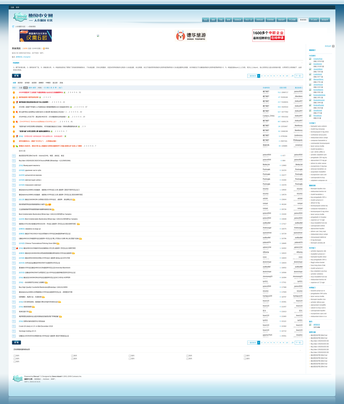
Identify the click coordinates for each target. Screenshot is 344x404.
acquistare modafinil (318, 172)
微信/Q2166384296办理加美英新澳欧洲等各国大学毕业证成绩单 (48, 253)
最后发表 (298, 88)
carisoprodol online (318, 226)
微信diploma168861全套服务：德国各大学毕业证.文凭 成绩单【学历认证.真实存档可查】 (51, 195)
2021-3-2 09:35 (298, 322)
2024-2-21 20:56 (297, 108)
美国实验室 (28, 307)
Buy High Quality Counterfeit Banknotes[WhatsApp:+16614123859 (43, 287)
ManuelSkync (318, 79)
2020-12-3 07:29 (297, 337)
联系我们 (38, 379)
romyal (265, 203)
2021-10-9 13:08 (297, 268)
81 (72, 122)
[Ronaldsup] (310, 116)
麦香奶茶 (19, 57)
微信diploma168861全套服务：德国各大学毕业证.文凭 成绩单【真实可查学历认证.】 (49, 190)
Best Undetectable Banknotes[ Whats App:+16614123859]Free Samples (45, 214)
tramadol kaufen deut (318, 257)
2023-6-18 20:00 (297, 117)
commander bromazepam (320, 143)
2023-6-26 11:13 (298, 190)
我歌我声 (281, 20)
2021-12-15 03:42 (297, 263)
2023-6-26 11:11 (298, 195)
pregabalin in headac (318, 217)
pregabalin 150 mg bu (319, 157)
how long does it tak (318, 265)
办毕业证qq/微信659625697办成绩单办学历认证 (42, 263)
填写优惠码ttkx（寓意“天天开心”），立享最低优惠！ (38, 141)
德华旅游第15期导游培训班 (29, 97)
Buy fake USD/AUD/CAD (320, 341)
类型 (14, 88)
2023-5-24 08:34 (297, 205)
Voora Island (56, 376)
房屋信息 (259, 20)
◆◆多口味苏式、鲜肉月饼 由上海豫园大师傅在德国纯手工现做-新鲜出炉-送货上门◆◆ (50, 146)
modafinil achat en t (318, 254)
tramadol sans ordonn (319, 126)
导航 (221, 20)
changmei (27, 57)
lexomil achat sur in (318, 291)
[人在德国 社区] (33, 21)
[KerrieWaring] (310, 90)
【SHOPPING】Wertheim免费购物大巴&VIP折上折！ (38, 122)
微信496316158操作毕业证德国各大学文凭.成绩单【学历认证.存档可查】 (50, 248)
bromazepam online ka (319, 206)
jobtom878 (267, 242)
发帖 (16, 76)
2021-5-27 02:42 (297, 293)
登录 (17, 7)
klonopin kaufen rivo (318, 189)
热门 (60, 88)
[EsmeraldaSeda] (310, 95)
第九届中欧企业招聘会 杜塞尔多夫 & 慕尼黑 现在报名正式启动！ (42, 112)
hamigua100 (267, 296)
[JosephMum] (310, 69)
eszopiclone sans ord (318, 175)
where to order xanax (318, 163)
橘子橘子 (266, 91)
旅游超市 (325, 20)
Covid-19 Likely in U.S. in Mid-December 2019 (36, 326)
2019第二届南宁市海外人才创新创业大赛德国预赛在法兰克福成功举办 (44, 107)
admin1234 (267, 247)
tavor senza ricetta (317, 146)
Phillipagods (297, 140)
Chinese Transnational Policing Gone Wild (40, 243)
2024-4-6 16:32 (298, 176)
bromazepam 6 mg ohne (320, 132)
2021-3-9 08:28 (298, 312)
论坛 (205, 20)
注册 (12, 7)
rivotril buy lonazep (318, 129)
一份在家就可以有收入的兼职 (34, 282)
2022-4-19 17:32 (297, 132)
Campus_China (268, 116)
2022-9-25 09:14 (297, 239)
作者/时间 (266, 88)
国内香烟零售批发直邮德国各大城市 (32, 204)
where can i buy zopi (318, 231)
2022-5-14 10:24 (297, 249)
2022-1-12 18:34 (297, 254)
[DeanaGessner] (310, 100)
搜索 (213, 20)
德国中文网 (28, 379)
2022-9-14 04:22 (297, 244)
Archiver (46, 379)
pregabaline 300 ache (319, 293)
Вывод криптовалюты (32, 165)
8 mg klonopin (316, 240)
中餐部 (48, 83)
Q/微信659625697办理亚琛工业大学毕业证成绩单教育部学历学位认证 (50, 273)
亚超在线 (266, 145)
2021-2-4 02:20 (298, 332)
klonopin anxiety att (318, 243)
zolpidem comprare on (319, 180)
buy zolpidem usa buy (319, 271)
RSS (47, 48)
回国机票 (238, 20)
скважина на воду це (33, 229)
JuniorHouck (318, 85)
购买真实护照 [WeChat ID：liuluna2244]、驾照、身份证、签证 (41, 156)
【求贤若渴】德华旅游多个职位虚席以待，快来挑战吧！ (44, 136)
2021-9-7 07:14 (298, 278)
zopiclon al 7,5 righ (318, 220)
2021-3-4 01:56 (298, 317)
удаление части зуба (33, 170)
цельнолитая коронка (33, 175)
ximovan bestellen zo (318, 169)
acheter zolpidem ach (319, 155)
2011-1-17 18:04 (298, 147)
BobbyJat (266, 164)
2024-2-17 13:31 (297, 186)
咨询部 (27, 83)
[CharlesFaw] (310, 59)
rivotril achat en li (317, 200)
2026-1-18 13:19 (297, 98)
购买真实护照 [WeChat (319, 335)
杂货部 (34, 83)
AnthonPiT (298, 101)
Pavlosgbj (266, 169)
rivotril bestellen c (317, 149)
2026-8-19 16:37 (297, 161)
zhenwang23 (267, 276)
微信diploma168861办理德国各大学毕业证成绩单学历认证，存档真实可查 (45, 292)
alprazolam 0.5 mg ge (319, 160)
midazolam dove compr (319, 138)
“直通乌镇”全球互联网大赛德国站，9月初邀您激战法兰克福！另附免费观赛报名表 (48, 126)
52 (80, 92)
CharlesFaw (317, 59)
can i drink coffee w (318, 152)
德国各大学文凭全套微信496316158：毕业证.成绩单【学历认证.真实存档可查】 (48, 224)
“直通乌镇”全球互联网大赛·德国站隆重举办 (34, 131)
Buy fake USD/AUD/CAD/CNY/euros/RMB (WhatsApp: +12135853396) (45, 161)
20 (84, 117)
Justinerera (298, 135)
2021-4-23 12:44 (297, 142)
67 (86, 107)
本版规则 (16, 63)
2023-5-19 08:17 (297, 220)
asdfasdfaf (266, 223)
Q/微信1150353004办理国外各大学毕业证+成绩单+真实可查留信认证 (44, 336)
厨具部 (20, 83)
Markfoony (298, 125)
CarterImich (317, 74)
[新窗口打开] (14, 93)
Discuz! (36, 376)
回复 (281, 88)
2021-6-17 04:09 (297, 288)
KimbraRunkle (318, 105)
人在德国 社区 (20, 26)
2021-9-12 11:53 (298, 273)
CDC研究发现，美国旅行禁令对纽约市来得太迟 (41, 302)
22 (64, 102)
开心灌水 (314, 20)
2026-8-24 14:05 (297, 156)
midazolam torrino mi (318, 191)
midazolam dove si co (319, 316)
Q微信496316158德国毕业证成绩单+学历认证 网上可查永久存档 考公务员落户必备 (49, 238)
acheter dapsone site (318, 251)
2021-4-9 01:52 (298, 307)
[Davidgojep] (310, 64)
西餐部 (41, 83)
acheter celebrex (317, 274)
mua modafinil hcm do (319, 223)
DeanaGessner (319, 100)
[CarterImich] (310, 75)
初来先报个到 (24, 312)
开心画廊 (292, 20)
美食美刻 (303, 20)
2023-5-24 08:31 (297, 210)
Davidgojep (317, 64)
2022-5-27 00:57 (297, 127)
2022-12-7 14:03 (297, 224)
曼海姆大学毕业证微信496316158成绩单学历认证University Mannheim (44, 268)
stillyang (266, 252)
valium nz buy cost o (318, 308)
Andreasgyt (267, 228)
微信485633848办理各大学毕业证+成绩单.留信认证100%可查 (47, 258)
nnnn (265, 257)
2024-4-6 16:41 (298, 171)
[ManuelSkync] (310, 80)
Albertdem (298, 96)
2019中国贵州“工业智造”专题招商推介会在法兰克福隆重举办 (41, 92)
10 (287, 76)
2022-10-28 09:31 (297, 234)
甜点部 (55, 83)
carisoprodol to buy (318, 178)
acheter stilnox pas (318, 302)
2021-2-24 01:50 (297, 327)
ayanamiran (267, 233)
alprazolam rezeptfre (318, 305)
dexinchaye (267, 262)
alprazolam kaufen (317, 229)
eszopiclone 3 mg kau (319, 166)
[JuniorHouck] (310, 85)
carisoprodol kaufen (318, 311)
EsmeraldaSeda (319, 95)
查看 (284, 88)
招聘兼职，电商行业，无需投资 (30, 297)
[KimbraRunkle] (310, 106)
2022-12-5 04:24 (297, 229)
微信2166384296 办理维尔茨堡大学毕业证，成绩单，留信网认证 (48, 199)
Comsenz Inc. (77, 376)
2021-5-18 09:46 (297, 298)
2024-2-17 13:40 (297, 181)
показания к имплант (33, 185)
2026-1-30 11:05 (298, 166)
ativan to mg (315, 203)
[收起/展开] (302, 62)
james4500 (298, 91)
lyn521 (265, 281)
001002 (265, 189)
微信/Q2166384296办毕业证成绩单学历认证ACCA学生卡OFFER (47, 277)
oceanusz (298, 145)
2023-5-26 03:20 (297, 200)
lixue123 (266, 301)
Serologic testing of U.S (27, 331)
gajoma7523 (267, 335)
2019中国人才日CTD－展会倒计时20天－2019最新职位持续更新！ (43, 117)
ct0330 (265, 199)
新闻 (228, 20)
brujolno (299, 335)
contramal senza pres (319, 135)
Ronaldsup (317, 116)
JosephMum (317, 69)
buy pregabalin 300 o (318, 197)
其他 (61, 83)
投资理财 (270, 20)
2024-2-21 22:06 (297, 103)
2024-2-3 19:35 (298, 113)
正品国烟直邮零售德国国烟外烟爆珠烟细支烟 (35, 209)
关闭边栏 (328, 46)
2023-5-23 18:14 (297, 215)
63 (81, 112)
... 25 (292, 76)
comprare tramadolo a (319, 140)
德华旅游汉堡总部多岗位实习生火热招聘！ (34, 102)
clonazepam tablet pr (318, 237)
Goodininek (317, 110)
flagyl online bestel (318, 262)
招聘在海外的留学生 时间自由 (34, 321)
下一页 (298, 76)
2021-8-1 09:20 (298, 137)
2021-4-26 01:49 (297, 303)
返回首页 (253, 76)
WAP (53, 379)
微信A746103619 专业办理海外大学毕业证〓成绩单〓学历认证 (48, 234)
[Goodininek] (310, 111)
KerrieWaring (318, 90)
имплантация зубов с (33, 180)
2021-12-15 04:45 (297, 259)
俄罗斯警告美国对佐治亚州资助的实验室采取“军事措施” (39, 316)
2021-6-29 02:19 (297, 283)
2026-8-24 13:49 (297, 93)
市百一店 (249, 20)
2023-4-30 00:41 (297, 122)
